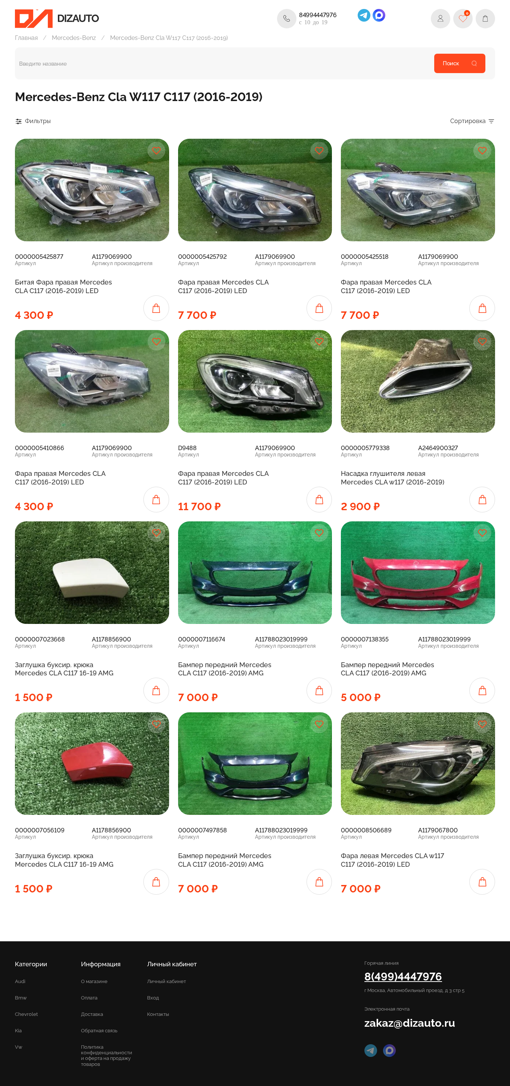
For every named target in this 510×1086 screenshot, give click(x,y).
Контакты (158, 1014)
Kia (18, 1030)
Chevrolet (26, 1014)
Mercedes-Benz (74, 37)
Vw (18, 1047)
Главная (26, 37)
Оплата (89, 998)
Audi (20, 981)
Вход (153, 998)
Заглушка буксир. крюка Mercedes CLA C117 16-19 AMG (64, 669)
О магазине (94, 981)
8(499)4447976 (403, 976)
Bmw (21, 998)
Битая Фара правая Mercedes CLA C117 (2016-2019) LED (63, 286)
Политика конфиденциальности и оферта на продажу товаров (106, 1055)
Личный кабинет (166, 981)
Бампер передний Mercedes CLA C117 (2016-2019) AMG (224, 669)
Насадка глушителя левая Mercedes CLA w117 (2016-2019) (392, 478)
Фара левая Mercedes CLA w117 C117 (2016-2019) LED (392, 860)
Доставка (92, 1014)
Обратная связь (99, 1030)
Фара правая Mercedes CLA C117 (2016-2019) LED (223, 286)
